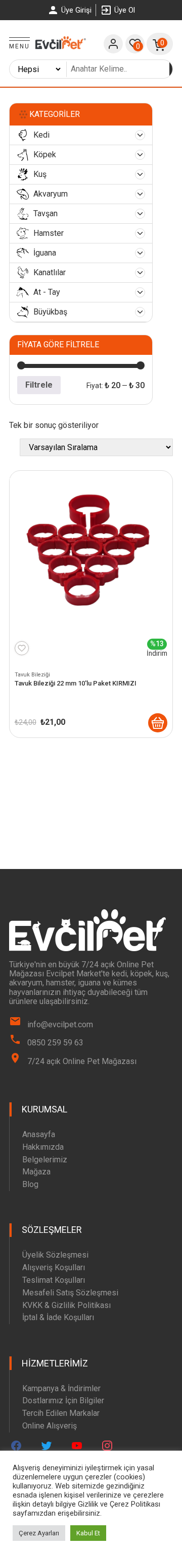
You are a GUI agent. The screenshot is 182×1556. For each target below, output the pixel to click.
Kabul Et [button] (88, 1533)
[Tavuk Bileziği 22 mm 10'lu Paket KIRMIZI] (157, 722)
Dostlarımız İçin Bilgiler (63, 1400)
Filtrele (39, 385)
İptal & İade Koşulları (58, 1317)
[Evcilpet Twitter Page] (46, 1446)
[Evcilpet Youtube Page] (77, 1446)
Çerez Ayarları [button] (39, 1533)
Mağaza (36, 1171)
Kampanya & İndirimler (61, 1388)
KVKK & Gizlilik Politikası (66, 1305)
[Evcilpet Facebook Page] (16, 1446)
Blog (30, 1184)
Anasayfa (38, 1134)
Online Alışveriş (49, 1425)
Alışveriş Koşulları (53, 1267)
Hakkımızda (43, 1147)
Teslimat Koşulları (53, 1280)
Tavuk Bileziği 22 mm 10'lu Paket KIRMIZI (75, 683)
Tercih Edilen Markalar (61, 1413)
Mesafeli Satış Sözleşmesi (70, 1292)
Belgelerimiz (44, 1159)
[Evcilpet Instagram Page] (107, 1446)
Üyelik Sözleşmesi (55, 1255)
